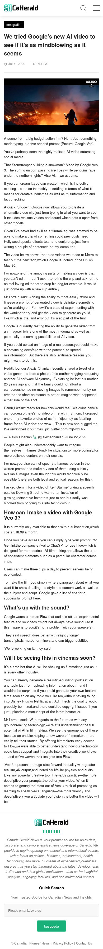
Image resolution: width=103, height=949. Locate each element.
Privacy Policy (63, 943)
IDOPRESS (39, 63)
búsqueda (51, 926)
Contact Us (84, 943)
